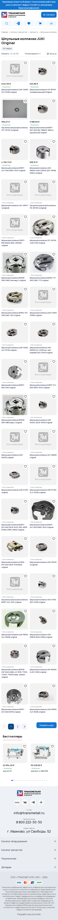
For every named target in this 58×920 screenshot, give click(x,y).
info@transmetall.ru (29, 813)
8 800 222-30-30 (29, 822)
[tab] (12, 780)
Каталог (50, 14)
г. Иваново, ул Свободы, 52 (29, 831)
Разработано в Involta (29, 914)
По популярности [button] (32, 53)
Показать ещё (46, 725)
